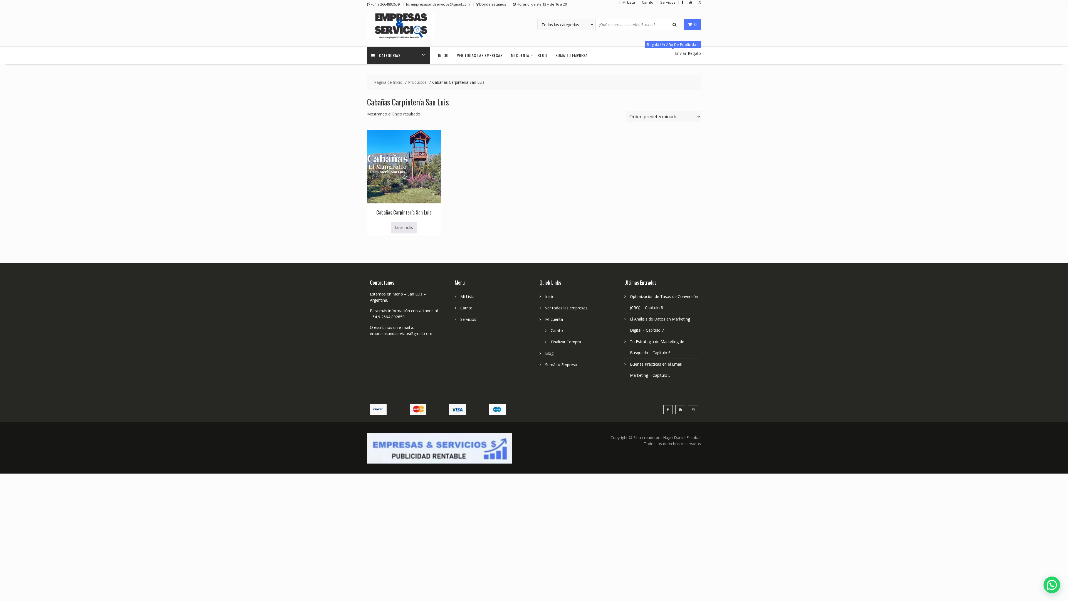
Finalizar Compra (566, 341)
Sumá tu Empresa (571, 55)
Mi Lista (467, 296)
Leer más (404, 227)
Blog (542, 55)
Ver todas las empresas (480, 55)
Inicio (443, 55)
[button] (1052, 585)
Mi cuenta (520, 55)
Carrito (466, 308)
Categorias (389, 55)
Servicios (468, 319)
